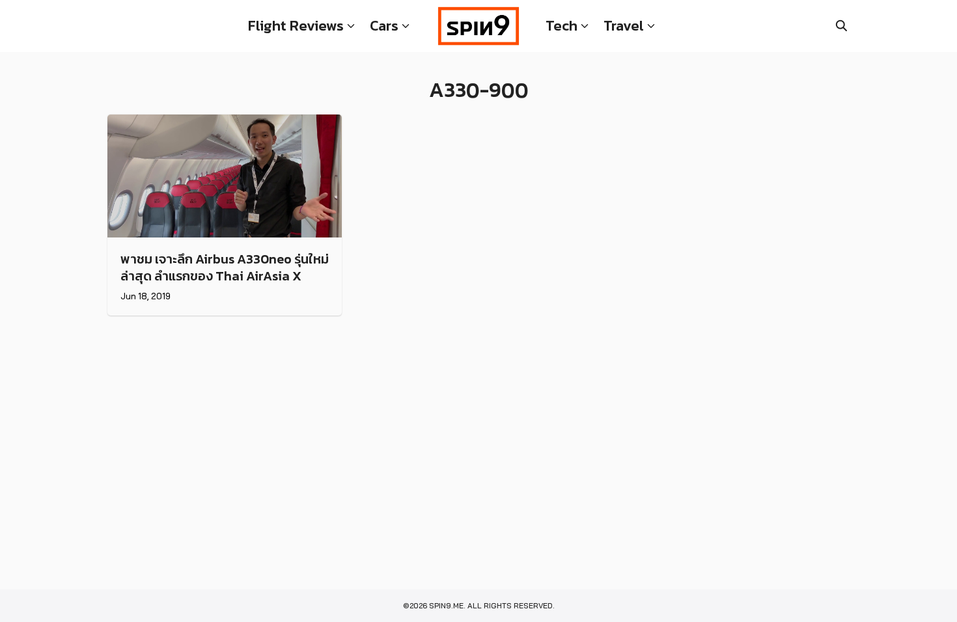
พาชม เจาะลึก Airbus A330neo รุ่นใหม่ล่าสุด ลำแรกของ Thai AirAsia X (224, 267)
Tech (561, 25)
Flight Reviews (296, 25)
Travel (623, 25)
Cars (384, 25)
